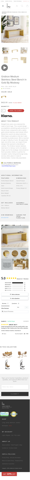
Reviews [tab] (4, 303)
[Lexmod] (9, 5)
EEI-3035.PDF (5, 217)
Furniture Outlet (13, 448)
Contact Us (5, 448)
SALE (10, 425)
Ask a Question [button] (16, 298)
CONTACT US (26, 1)
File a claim (17, 435)
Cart (12, 435)
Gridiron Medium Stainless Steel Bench (11, 330)
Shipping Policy (19, 460)
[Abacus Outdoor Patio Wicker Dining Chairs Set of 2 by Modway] (22, 355)
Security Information (15, 457)
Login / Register (6, 435)
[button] (25, 333)
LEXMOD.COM (5, 11)
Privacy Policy (5, 457)
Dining (7, 422)
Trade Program (15, 445)
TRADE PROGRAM (17, 1)
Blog (21, 445)
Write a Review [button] (16, 294)
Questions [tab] (14, 303)
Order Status (8, 1)
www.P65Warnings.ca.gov (9, 166)
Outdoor (18, 422)
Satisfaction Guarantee (8, 464)
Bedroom (12, 422)
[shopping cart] (26, 6)
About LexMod (6, 445)
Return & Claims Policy (8, 460)
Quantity (5, 106)
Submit (15, 394)
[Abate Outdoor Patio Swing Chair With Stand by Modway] (7, 364)
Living (3, 422)
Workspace (5, 425)
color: (6, 92)
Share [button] (4, 333)
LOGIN (2, 1)
